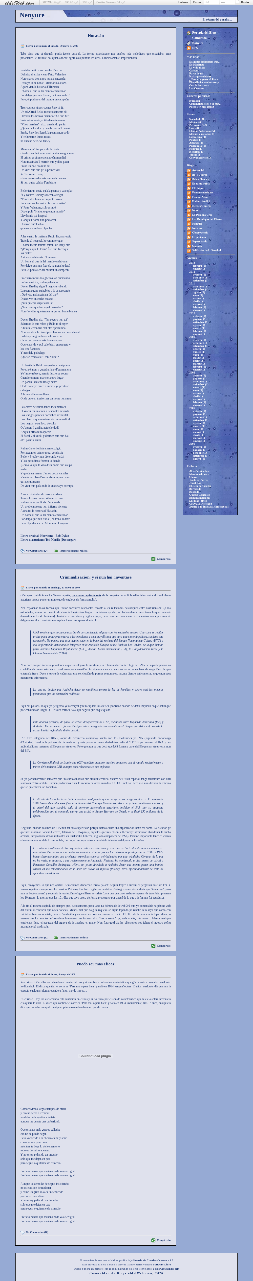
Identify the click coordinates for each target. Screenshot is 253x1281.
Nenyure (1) (196, 148)
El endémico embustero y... (205, 82)
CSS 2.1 (69, 2)
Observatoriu (200, 232)
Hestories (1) (197, 151)
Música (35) (196, 121)
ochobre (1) (200, 277)
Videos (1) (195, 154)
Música (83, 550)
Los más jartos (198, 500)
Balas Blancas (200, 179)
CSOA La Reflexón (200, 503)
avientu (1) (199, 274)
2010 (192, 313)
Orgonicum (199, 236)
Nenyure (32, 15)
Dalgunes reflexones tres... (204, 61)
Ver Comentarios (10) (37, 1232)
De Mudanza (196, 64)
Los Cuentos (196, 88)
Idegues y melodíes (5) (202, 133)
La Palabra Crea (202, 214)
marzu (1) (199, 304)
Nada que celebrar (200, 76)
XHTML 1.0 (49, 2)
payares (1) (200, 319)
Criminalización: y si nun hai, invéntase (96, 577)
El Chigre (198, 187)
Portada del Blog (204, 32)
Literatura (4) (197, 136)
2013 (192, 262)
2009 (192, 336)
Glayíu (193, 476)
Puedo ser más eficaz (201, 106)
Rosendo (194, 491)
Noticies (197, 43)
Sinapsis (197, 245)
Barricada (195, 488)
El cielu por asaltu (200, 485)
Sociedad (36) (197, 118)
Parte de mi (196, 73)
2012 (192, 271)
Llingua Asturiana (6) (202, 130)
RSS (85, 2)
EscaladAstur (200, 196)
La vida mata (197, 67)
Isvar (195, 210)
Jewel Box (195, 482)
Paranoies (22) (198, 124)
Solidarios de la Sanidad (206, 250)
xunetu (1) (199, 327)
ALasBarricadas (199, 470)
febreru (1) (199, 265)
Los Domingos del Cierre (207, 219)
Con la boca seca (199, 85)
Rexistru (183, 2)
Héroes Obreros (201, 205)
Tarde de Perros (198, 479)
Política (84, 937)
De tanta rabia (201, 183)
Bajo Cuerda (200, 174)
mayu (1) (198, 298)
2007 (192, 408)
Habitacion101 (201, 201)
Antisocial (198, 170)
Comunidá (199, 38)
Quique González (199, 494)
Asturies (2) (196, 142)
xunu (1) (198, 295)
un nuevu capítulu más (86, 595)
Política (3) (196, 139)
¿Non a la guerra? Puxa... (204, 79)
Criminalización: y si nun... (205, 103)
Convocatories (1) (200, 157)
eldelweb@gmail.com (167, 1268)
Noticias (197, 228)
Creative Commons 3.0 (108, 2)
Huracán (194, 100)
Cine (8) (194, 127)
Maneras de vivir (199, 473)
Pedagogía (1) (197, 145)
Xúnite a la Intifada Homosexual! (209, 506)
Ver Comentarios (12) (37, 937)
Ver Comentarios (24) (37, 550)
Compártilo (164, 558)
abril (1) (198, 301)
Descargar (68, 539)
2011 (192, 283)
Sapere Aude (199, 241)
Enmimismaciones (202, 192)
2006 (192, 443)
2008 (192, 372)
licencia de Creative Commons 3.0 (153, 1260)
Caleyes (193, 70)
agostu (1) (199, 292)
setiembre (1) (201, 280)
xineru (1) (199, 268)
